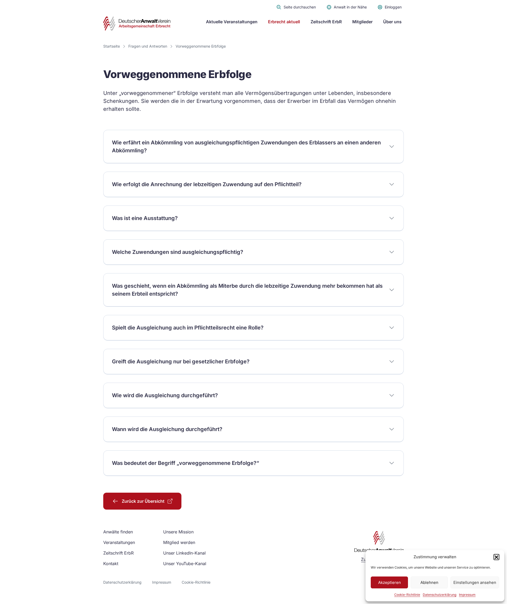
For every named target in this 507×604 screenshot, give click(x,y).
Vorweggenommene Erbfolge (201, 46)
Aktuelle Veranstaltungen (231, 21)
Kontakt (110, 563)
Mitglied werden (179, 542)
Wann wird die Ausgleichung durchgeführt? (167, 429)
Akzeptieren (389, 582)
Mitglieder (362, 21)
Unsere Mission (178, 531)
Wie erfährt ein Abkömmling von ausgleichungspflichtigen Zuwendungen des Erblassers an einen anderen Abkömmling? (246, 146)
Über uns (392, 21)
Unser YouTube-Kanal (184, 563)
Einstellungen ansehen (474, 582)
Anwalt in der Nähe (350, 7)
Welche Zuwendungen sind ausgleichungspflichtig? (177, 252)
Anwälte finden (118, 531)
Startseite (111, 46)
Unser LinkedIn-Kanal (184, 553)
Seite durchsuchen (300, 7)
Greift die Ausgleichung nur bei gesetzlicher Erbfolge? (181, 361)
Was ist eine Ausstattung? (145, 218)
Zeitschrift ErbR (326, 21)
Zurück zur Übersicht (143, 501)
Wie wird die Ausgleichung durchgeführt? (165, 395)
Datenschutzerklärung (439, 595)
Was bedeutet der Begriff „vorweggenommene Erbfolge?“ (185, 463)
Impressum (467, 595)
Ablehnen (429, 582)
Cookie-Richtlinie (407, 595)
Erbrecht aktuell (284, 21)
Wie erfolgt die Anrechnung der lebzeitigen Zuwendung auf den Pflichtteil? (207, 184)
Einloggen (393, 7)
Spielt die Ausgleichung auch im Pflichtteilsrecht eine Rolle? (188, 327)
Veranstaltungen (119, 542)
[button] (496, 557)
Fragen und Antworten (147, 46)
